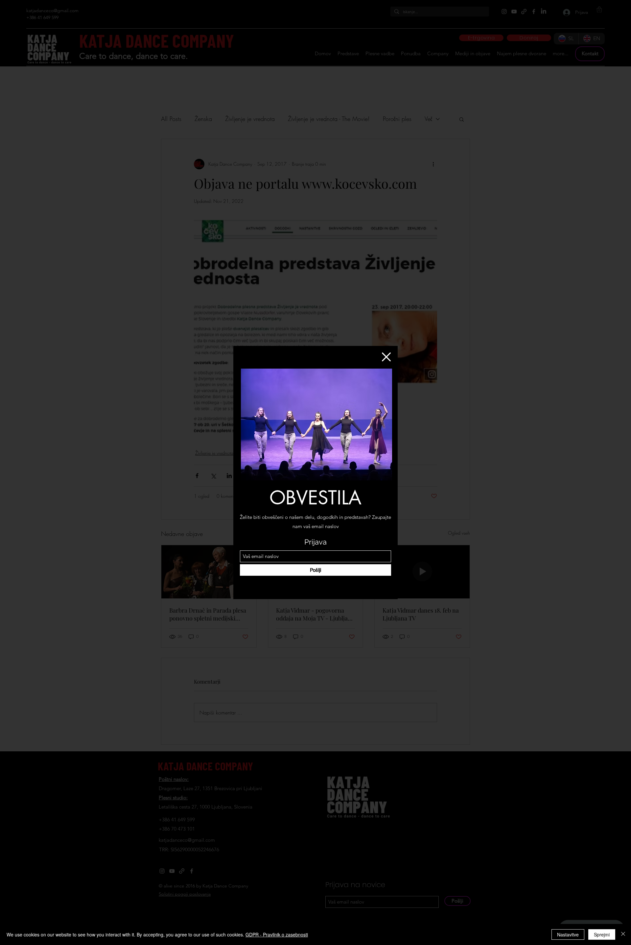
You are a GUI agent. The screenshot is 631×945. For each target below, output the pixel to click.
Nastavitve (568, 934)
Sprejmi (602, 934)
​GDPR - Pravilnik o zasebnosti (276, 934)
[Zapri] (623, 934)
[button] (386, 356)
